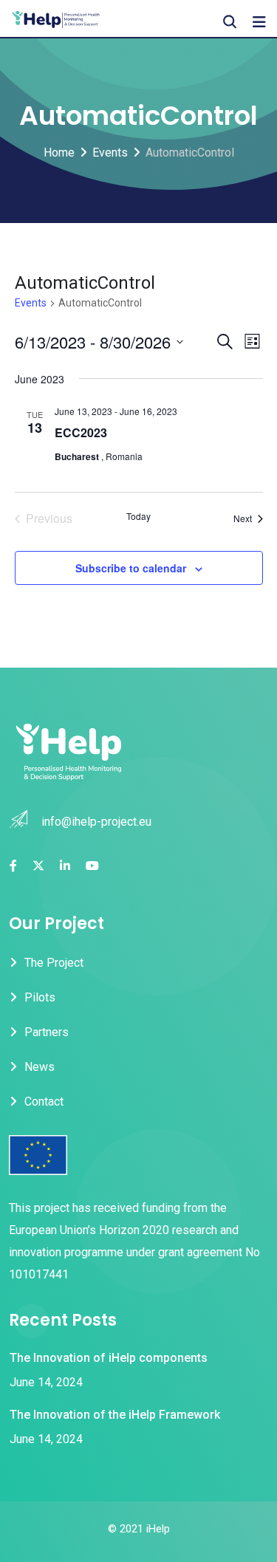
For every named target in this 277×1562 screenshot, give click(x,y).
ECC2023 (81, 432)
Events (31, 303)
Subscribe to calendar (130, 568)
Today (138, 516)
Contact (44, 1102)
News (39, 1067)
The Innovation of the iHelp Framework (115, 1415)
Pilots (39, 997)
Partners (46, 1032)
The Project (53, 963)
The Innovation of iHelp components (109, 1358)
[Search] (229, 22)
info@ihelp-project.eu (96, 822)
